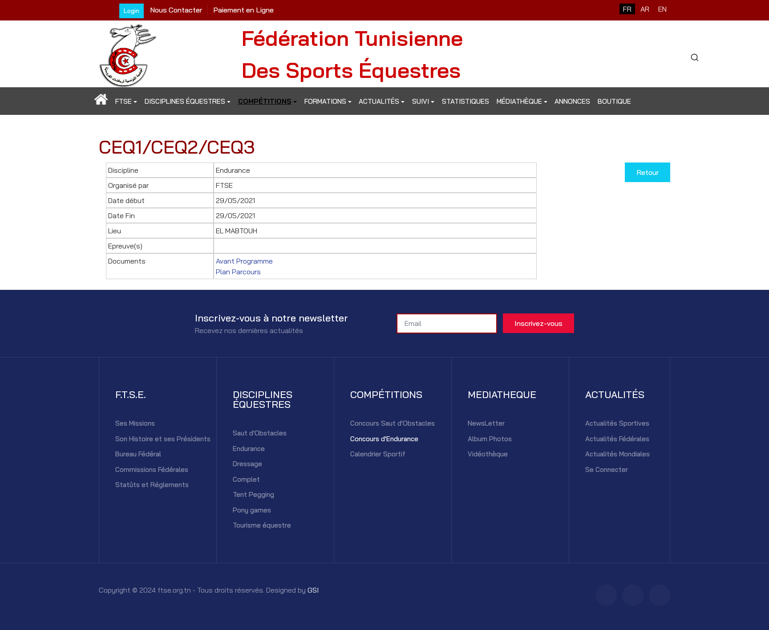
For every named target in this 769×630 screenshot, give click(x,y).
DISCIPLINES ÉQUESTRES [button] (185, 101)
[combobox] (694, 57)
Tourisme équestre (262, 525)
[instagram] (633, 595)
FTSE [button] (123, 101)
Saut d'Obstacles (260, 433)
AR (644, 8)
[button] (101, 101)
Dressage (247, 463)
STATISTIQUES (465, 101)
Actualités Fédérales (617, 439)
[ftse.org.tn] (128, 52)
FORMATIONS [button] (325, 101)
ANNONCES (572, 101)
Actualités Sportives (617, 423)
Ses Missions (135, 423)
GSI (313, 589)
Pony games (252, 510)
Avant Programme (244, 260)
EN (662, 8)
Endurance (249, 448)
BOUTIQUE (614, 101)
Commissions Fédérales (151, 469)
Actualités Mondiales (617, 454)
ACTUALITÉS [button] (379, 101)
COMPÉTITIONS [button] (264, 101)
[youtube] (659, 595)
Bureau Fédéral (138, 454)
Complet (246, 479)
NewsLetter (486, 423)
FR (627, 8)
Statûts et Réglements (152, 484)
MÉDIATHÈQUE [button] (519, 101)
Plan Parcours (238, 271)
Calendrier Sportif (377, 454)
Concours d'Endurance (384, 439)
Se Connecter (606, 469)
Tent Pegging (253, 494)
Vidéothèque (488, 454)
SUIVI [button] (420, 101)
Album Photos (490, 439)
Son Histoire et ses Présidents (162, 439)
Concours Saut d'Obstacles (392, 423)
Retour (647, 172)
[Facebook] (606, 595)
